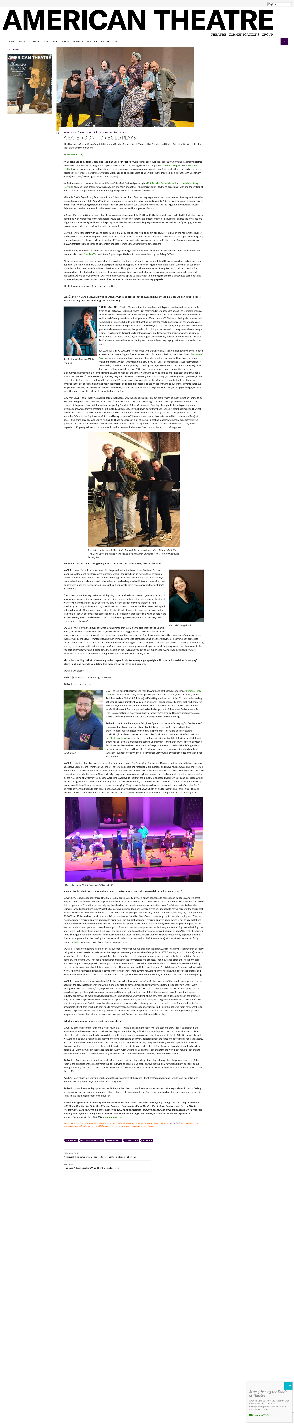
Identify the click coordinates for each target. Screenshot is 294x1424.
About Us (91, 42)
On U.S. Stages (49, 42)
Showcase (147, 1140)
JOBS (116, 42)
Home (11, 42)
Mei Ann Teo (90, 254)
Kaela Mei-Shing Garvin (92, 1140)
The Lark (74, 941)
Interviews (69, 132)
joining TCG (175, 1123)
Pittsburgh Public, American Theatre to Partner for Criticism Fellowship (100, 1155)
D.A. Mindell (153, 183)
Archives (77, 42)
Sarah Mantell (168, 183)
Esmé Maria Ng (105, 132)
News (20, 42)
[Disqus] (171, 1217)
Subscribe (105, 42)
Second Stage (172, 165)
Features (33, 42)
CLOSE (288, 1385)
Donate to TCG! (260, 1415)
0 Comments (122, 132)
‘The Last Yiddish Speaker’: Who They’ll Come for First (91, 1166)
